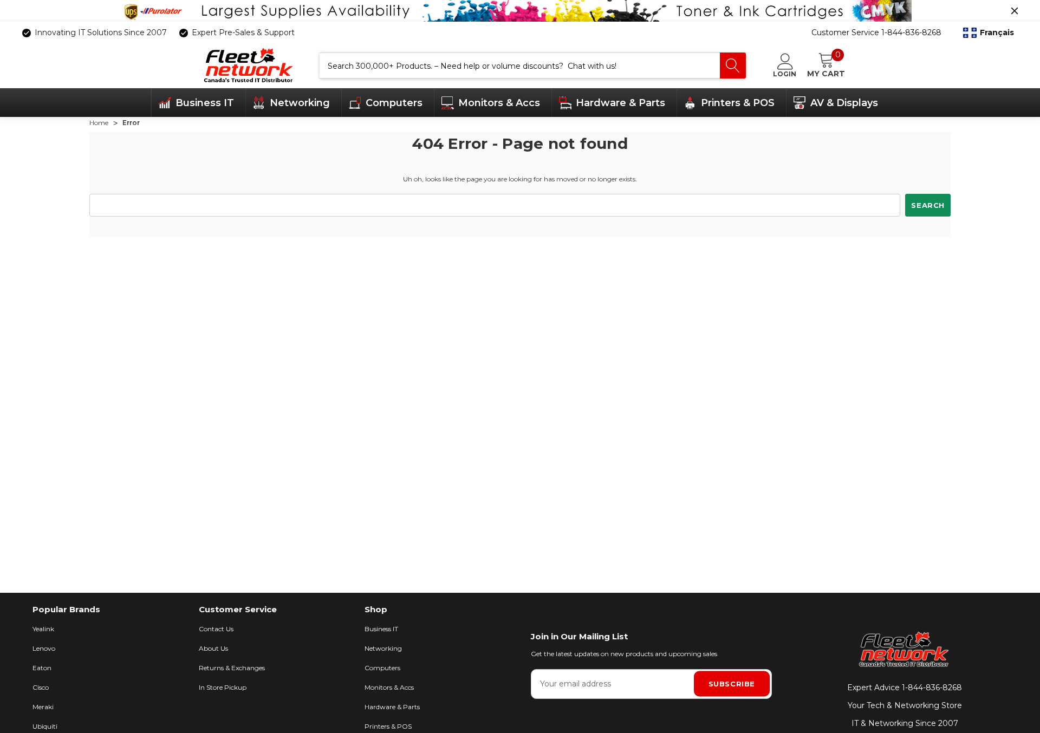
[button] (988, 33)
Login (784, 73)
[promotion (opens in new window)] (520, 11)
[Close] (1014, 10)
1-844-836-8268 (932, 687)
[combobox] (520, 65)
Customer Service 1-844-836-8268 (876, 32)
